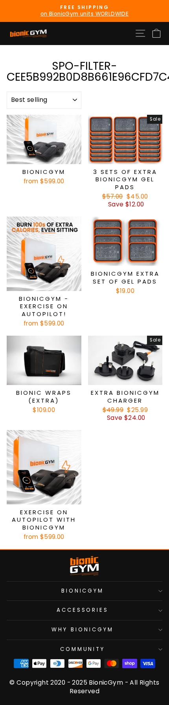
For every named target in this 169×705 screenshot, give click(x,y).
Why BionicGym (82, 629)
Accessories (83, 610)
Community (82, 649)
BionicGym (82, 591)
